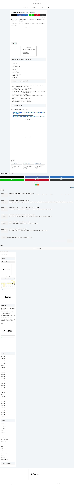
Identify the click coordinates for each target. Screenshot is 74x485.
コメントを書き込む (37, 248)
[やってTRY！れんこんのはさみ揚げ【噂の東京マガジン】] (40, 165)
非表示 (15, 43)
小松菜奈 (12, 173)
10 (1, 283)
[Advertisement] (28, 35)
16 (14, 283)
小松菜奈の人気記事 (26, 52)
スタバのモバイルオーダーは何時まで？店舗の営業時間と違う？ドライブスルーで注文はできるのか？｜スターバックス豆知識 (8, 321)
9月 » (4, 289)
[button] (43, 15)
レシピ (6, 173)
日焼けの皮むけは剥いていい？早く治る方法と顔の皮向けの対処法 (8, 313)
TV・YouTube (2, 173)
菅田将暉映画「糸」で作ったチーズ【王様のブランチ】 (23, 115)
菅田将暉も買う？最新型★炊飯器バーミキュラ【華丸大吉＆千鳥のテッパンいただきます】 (29, 116)
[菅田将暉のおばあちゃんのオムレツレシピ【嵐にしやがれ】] (29, 165)
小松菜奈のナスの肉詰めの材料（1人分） (29, 49)
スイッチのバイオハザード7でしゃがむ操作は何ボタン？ (8, 309)
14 (10, 283)
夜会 (9, 173)
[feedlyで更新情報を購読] (36, 184)
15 (12, 283)
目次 (27, 47)
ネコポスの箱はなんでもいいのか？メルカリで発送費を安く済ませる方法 (8, 316)
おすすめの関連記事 (26, 53)
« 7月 (2, 289)
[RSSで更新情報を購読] (38, 184)
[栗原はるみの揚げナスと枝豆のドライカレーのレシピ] (17, 165)
